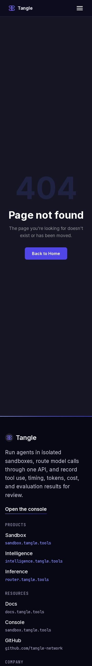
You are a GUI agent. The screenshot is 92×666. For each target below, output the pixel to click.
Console (28, 626)
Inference (27, 575)
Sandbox (28, 539)
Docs (24, 607)
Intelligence (34, 557)
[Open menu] (80, 8)
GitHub (34, 644)
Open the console (26, 509)
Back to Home (46, 253)
